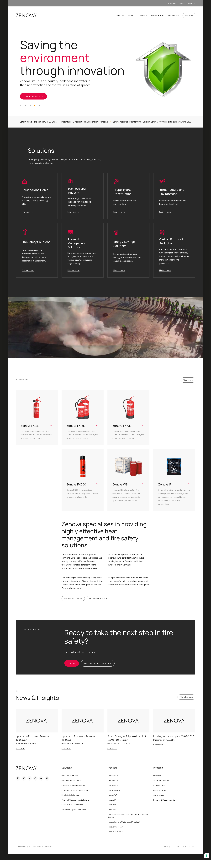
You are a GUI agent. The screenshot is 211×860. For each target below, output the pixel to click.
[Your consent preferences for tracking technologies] (206, 855)
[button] (20, 105)
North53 (192, 846)
